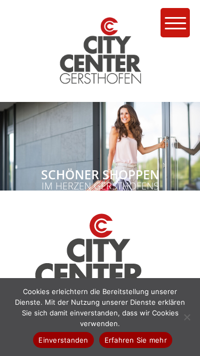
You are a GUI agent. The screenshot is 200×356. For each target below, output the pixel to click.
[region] (100, 146)
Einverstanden (63, 340)
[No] (186, 317)
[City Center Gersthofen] (100, 99)
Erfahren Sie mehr (136, 340)
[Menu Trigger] (175, 22)
